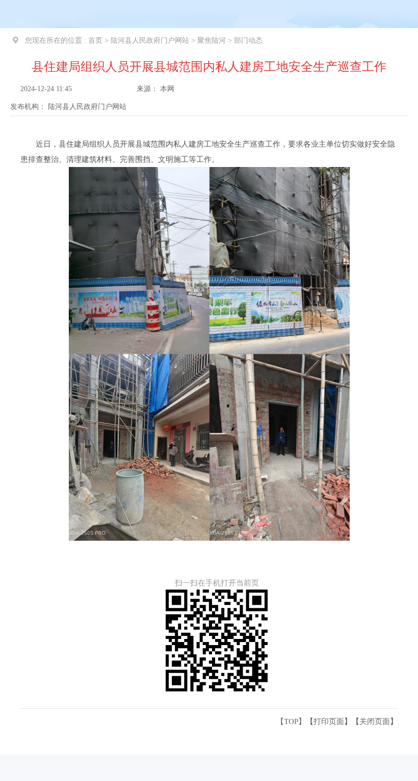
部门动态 (248, 40)
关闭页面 (374, 721)
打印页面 (329, 721)
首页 (95, 40)
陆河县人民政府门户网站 (150, 40)
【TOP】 (291, 721)
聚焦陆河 (211, 40)
